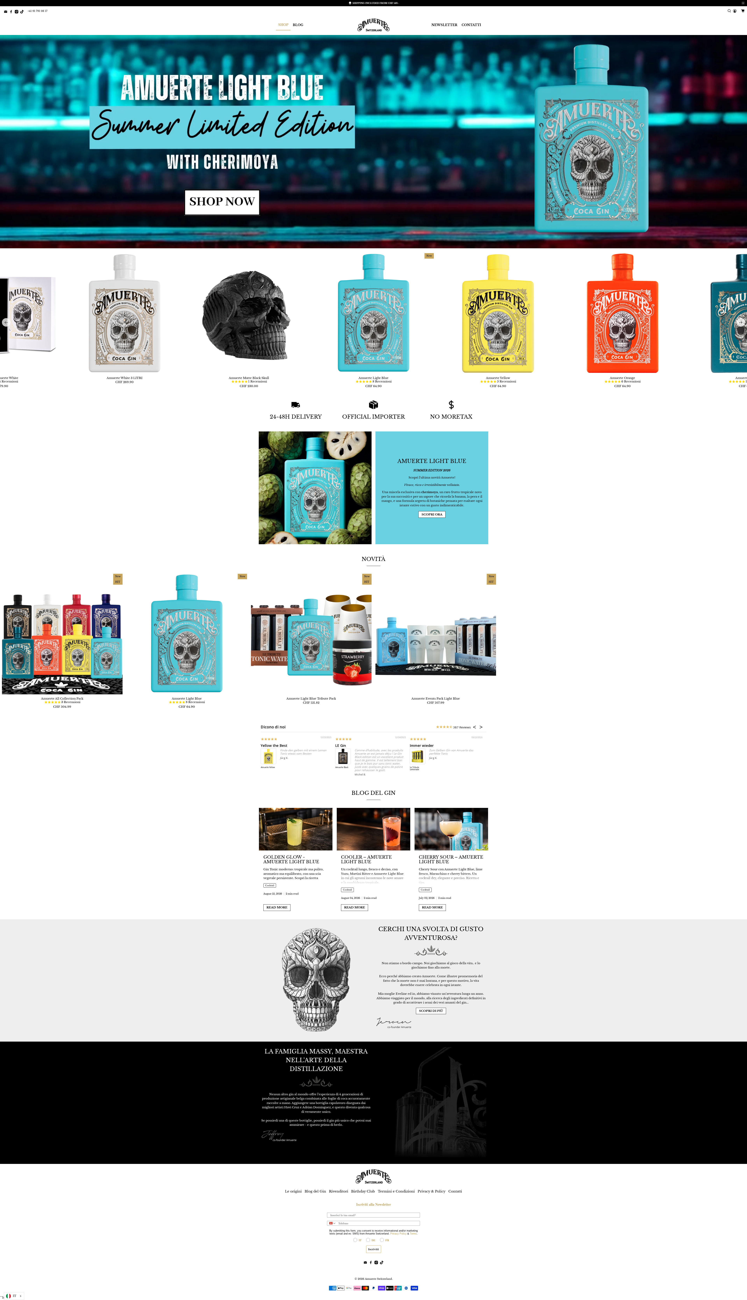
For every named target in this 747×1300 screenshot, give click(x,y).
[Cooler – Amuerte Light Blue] (373, 829)
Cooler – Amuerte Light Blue (366, 859)
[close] (743, 3)
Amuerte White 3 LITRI (124, 378)
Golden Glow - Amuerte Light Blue (291, 859)
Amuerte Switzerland (378, 1278)
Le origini (293, 1191)
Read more (277, 907)
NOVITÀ (373, 559)
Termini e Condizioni (396, 1191)
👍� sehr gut (346, 745)
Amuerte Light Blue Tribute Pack (311, 698)
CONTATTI (471, 25)
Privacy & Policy (431, 1191)
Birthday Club (363, 1191)
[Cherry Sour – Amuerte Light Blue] (451, 829)
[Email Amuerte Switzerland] (6, 12)
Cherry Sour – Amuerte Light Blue (451, 859)
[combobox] (331, 1223)
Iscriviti (373, 1249)
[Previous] (6, 322)
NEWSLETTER (444, 25)
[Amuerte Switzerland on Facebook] (12, 12)
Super (265, 745)
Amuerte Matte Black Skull (249, 378)
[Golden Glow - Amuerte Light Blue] (295, 829)
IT (14, 1296)
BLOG (298, 25)
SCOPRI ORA (432, 514)
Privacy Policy (398, 1233)
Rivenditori (338, 1191)
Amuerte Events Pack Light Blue (435, 698)
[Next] (740, 322)
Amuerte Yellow (498, 378)
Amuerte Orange (622, 378)
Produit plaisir (421, 745)
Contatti (455, 1191)
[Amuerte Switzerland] (373, 25)
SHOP (283, 25)
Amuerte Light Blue (373, 378)
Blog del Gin (373, 793)
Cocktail (269, 885)
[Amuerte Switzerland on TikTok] (23, 12)
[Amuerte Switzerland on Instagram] (17, 12)
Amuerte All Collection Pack (62, 698)
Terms (413, 1233)
